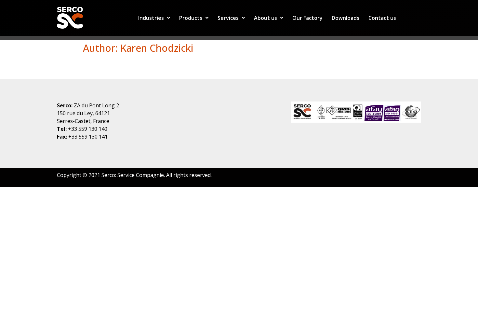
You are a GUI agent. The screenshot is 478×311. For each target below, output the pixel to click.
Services (228, 17)
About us (265, 17)
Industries (151, 17)
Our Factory (307, 17)
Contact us (382, 17)
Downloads (345, 17)
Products (190, 17)
